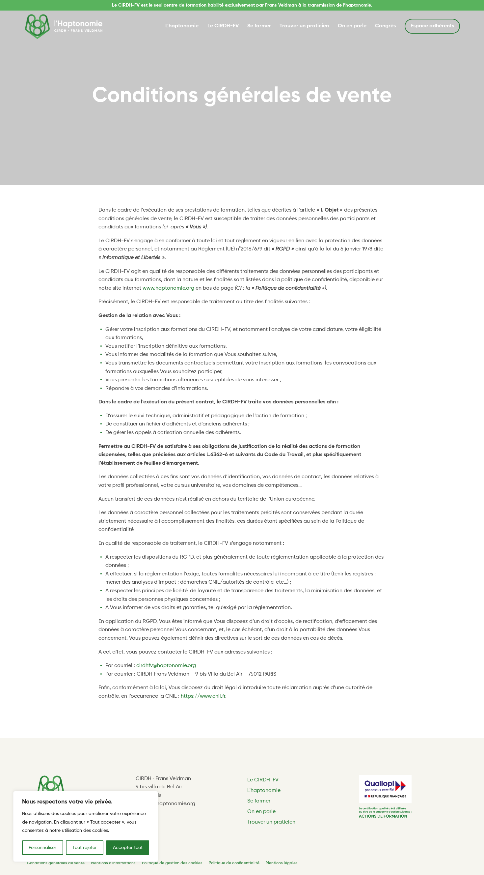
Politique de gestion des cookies (172, 863)
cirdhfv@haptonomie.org (166, 665)
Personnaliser (42, 847)
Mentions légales (282, 863)
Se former (259, 26)
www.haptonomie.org (168, 288)
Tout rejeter (84, 847)
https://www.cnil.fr (203, 696)
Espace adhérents (432, 26)
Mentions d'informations (113, 863)
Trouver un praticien (304, 26)
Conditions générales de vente (56, 863)
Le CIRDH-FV (223, 26)
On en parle (352, 26)
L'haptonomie (264, 790)
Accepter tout (128, 847)
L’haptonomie (182, 26)
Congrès (385, 26)
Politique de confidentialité (234, 863)
